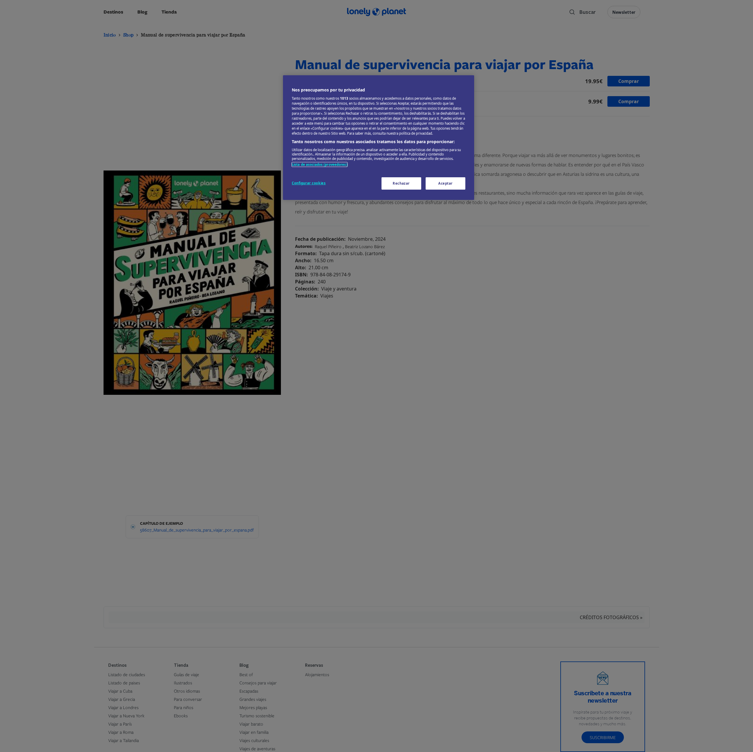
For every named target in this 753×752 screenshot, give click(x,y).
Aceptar (445, 183)
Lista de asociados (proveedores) (319, 164)
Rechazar (401, 183)
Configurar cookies (309, 183)
